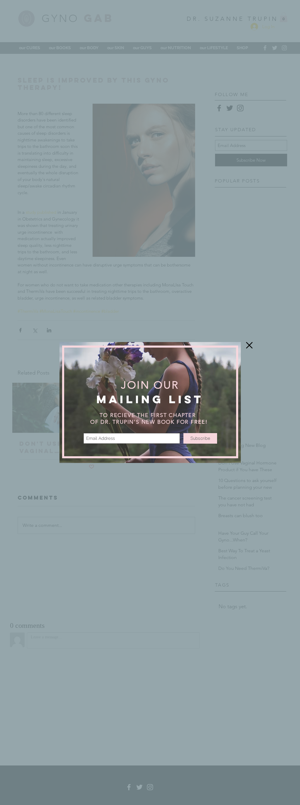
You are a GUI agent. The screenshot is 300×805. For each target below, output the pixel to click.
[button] (249, 345)
